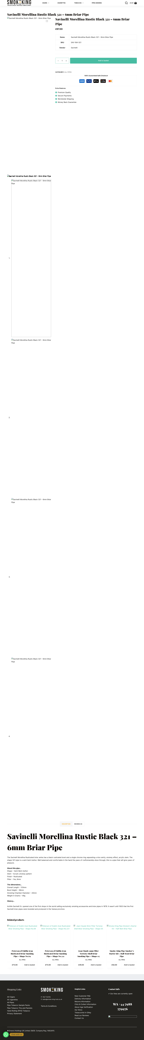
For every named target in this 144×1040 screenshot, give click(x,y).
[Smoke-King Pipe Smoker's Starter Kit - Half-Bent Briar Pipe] (122, 936)
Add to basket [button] (29, 965)
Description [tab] (66, 824)
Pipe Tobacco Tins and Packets (20, 1008)
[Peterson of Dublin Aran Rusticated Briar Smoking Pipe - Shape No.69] (22, 936)
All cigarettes (12, 1000)
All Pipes (68, 72)
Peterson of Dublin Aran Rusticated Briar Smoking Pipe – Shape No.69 (22, 953)
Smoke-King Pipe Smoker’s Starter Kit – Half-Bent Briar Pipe (121, 953)
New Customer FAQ (82, 996)
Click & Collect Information (85, 1004)
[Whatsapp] (6, 1034)
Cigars (44, 3)
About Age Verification (84, 1007)
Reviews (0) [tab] (78, 824)
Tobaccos (77, 3)
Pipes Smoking (97, 3)
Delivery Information (83, 999)
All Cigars (11, 997)
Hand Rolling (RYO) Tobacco (18, 1011)
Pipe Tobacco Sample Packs (18, 1005)
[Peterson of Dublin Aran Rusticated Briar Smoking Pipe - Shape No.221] (55, 936)
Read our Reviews (82, 1015)
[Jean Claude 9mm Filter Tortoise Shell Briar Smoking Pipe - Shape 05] (89, 936)
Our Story (78, 1010)
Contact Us (79, 1018)
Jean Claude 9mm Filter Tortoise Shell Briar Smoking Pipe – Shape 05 (88, 953)
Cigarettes (61, 3)
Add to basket (103, 61)
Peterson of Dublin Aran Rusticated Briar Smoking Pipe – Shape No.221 (55, 953)
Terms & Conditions (49, 1006)
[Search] (126, 3)
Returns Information (82, 1001)
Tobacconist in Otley (83, 1012)
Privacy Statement (14, 1013)
